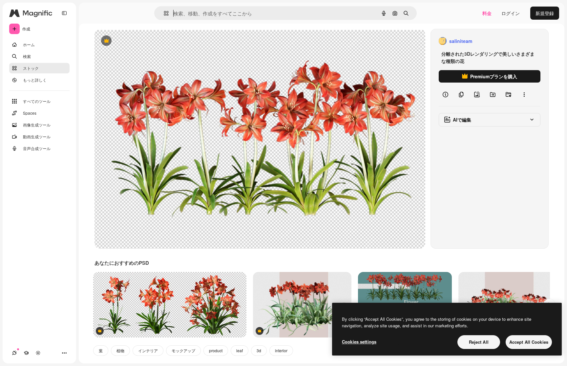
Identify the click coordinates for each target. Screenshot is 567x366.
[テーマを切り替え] (38, 353)
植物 (120, 350)
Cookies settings (359, 341)
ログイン (510, 13)
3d (259, 350)
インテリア (148, 350)
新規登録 (545, 13)
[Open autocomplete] (164, 13)
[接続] (14, 353)
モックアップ (183, 350)
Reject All (479, 342)
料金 (487, 13)
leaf (239, 350)
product (215, 350)
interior (281, 350)
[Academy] (26, 353)
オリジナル (139, 41)
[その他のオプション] (524, 94)
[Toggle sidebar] (64, 13)
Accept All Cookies (528, 342)
